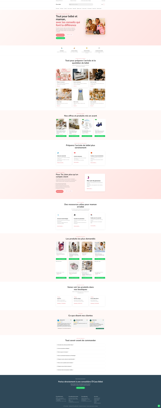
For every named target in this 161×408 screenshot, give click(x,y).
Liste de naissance (97, 399)
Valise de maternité (97, 398)
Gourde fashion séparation (60, 254)
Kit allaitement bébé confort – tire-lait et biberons (86, 132)
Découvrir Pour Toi (60, 191)
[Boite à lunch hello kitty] (74, 266)
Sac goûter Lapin (97, 273)
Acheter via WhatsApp (61, 277)
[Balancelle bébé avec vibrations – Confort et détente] (87, 266)
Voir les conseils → (77, 226)
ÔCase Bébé (58, 4)
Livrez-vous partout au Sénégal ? (63, 348)
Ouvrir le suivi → (89, 188)
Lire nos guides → (93, 225)
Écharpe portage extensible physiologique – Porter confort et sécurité (74, 255)
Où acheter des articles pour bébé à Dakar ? (65, 344)
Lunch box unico (58, 273)
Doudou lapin (84, 254)
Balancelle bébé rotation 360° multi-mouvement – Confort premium (61, 132)
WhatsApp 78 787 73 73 (59, 0)
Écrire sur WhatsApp (80, 387)
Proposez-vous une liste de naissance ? (65, 366)
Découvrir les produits (60, 35)
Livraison (95, 401)
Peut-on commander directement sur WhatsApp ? (67, 355)
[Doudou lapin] (87, 247)
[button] (103, 4)
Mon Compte (103, 0)
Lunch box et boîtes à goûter (60, 272)
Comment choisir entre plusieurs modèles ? (65, 369)
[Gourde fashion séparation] (61, 247)
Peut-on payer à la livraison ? (63, 352)
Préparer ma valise (69, 34)
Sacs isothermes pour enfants (99, 272)
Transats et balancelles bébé (85, 272)
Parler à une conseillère (60, 38)
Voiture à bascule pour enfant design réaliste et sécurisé (99, 132)
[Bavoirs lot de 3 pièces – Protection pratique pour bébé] (100, 247)
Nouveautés (83, 272)
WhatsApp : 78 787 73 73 (78, 303)
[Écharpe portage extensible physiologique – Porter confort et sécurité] (74, 247)
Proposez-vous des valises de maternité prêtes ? (66, 359)
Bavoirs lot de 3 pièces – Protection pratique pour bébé (99, 255)
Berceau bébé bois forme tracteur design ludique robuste (73, 132)
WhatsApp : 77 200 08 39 (61, 303)
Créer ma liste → (76, 162)
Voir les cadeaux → (94, 162)
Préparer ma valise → (60, 162)
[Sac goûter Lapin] (100, 266)
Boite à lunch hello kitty (73, 273)
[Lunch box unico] (61, 266)
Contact (95, 402)
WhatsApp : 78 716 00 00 (95, 303)
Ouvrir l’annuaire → (60, 226)
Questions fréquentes (97, 403)
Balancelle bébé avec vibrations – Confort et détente (87, 274)
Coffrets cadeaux (96, 400)
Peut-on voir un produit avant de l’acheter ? (65, 362)
